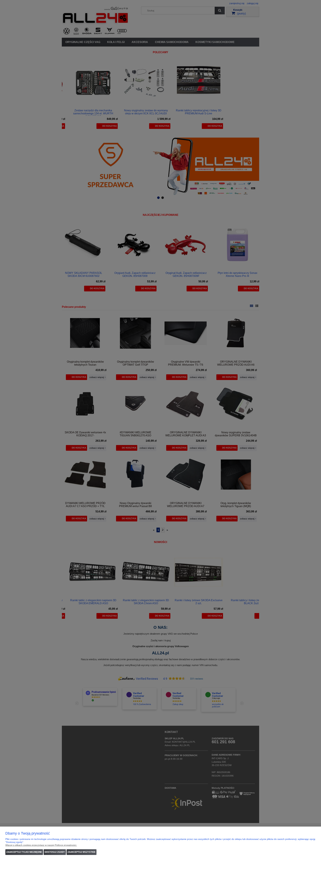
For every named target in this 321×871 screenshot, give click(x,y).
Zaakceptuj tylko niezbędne (24, 852)
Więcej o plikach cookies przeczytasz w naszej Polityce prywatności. (41, 845)
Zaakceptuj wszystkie (81, 852)
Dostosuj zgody (55, 852)
